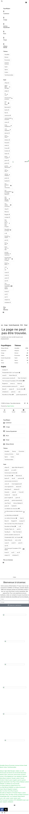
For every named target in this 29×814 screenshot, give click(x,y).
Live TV (26, 161)
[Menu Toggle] (14, 805)
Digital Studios (10, 406)
